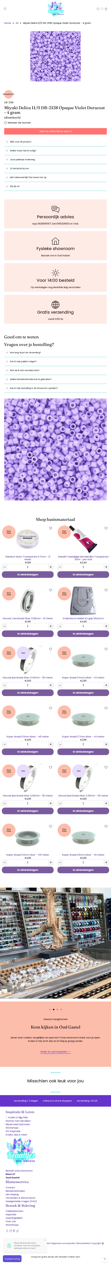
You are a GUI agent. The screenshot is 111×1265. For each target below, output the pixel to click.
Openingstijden (14, 1218)
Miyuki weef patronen (18, 1124)
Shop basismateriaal (55, 519)
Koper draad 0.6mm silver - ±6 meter (83, 854)
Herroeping (12, 1194)
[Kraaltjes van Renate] (55, 9)
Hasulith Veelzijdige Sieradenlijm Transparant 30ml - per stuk (83, 558)
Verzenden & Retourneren (20, 1198)
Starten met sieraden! (18, 1121)
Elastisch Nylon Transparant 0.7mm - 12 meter (27, 558)
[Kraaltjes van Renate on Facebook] (7, 1231)
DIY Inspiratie (13, 1131)
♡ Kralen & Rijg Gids (17, 1117)
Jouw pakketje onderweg (22, 159)
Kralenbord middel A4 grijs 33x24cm (83, 618)
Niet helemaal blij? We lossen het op (28, 177)
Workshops (12, 1127)
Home (7, 23)
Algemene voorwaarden (63, 1243)
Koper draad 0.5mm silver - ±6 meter (28, 736)
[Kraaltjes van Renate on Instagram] (10, 1231)
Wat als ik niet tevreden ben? (24, 370)
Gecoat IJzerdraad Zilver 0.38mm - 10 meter (28, 618)
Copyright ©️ (97, 1243)
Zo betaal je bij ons (19, 168)
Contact (10, 1187)
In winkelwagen (27, 574)
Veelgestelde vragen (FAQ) (21, 1201)
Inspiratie (11, 1214)
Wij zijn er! (15, 186)
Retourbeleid (83, 1243)
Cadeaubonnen (14, 1211)
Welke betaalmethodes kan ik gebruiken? (31, 379)
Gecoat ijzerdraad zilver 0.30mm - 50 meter (83, 795)
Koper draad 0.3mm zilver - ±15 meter (27, 854)
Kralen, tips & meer (16, 1134)
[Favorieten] (102, 8)
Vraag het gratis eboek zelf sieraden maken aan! (55, 1256)
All (17, 23)
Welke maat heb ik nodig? (23, 150)
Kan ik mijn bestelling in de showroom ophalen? (34, 388)
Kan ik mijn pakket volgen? (23, 361)
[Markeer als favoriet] (50, 528)
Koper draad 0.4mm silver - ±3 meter (83, 677)
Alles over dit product (20, 141)
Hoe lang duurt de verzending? (25, 352)
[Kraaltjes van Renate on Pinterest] (14, 1231)
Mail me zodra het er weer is (56, 131)
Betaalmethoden (15, 1191)
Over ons (11, 1221)
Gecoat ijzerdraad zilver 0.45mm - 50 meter (28, 677)
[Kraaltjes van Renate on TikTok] (17, 1231)
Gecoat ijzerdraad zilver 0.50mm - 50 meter (28, 795)
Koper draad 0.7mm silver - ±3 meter (83, 736)
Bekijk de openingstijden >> (55, 1051)
